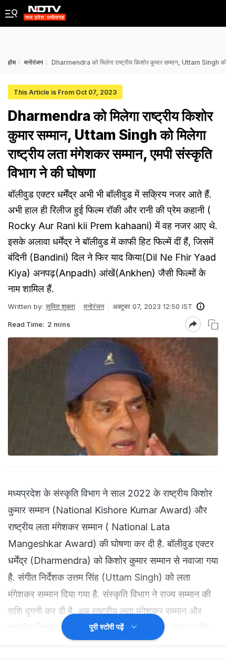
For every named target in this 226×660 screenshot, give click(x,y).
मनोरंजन (94, 306)
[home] (45, 10)
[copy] (213, 324)
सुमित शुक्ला (60, 306)
